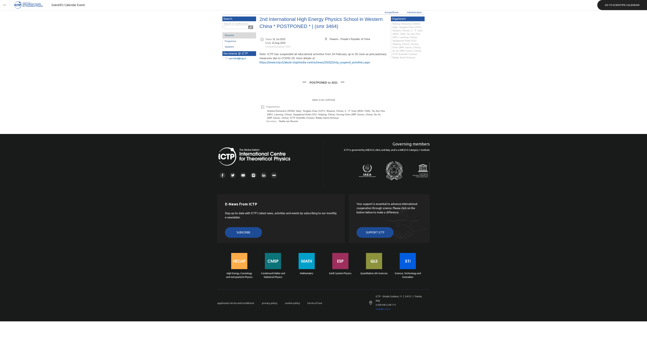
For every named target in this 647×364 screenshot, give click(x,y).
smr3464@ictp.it (237, 58)
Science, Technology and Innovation (408, 275)
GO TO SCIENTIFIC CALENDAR (622, 5)
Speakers (229, 47)
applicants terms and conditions (235, 303)
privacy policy (269, 303)
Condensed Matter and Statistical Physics (273, 275)
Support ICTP (375, 232)
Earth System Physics (340, 273)
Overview (229, 35)
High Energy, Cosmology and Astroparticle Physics (239, 275)
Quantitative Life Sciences (374, 273)
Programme (230, 41)
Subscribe (243, 232)
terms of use (314, 303)
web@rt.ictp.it (383, 309)
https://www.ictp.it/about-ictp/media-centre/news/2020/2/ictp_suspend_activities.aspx (314, 62)
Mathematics (306, 273)
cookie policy (292, 303)
